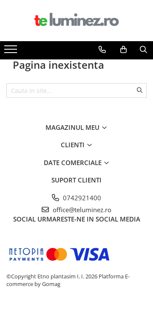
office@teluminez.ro (81, 209)
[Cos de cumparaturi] (123, 49)
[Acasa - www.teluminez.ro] (76, 20)
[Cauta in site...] (143, 49)
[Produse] (11, 51)
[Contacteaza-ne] (102, 49)
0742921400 (81, 198)
